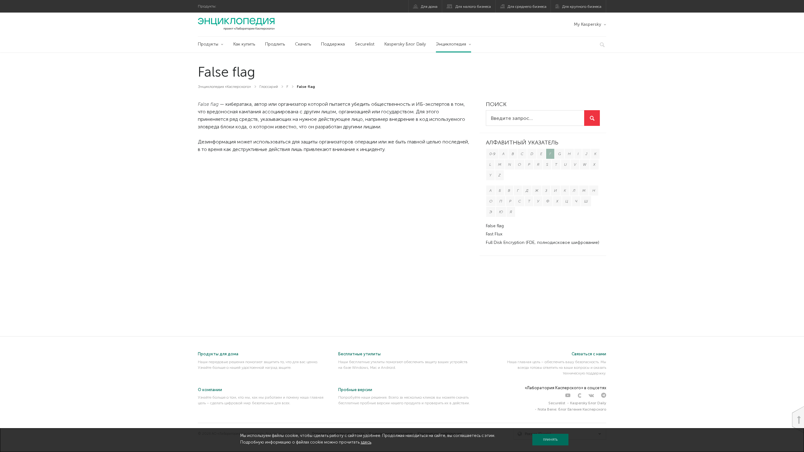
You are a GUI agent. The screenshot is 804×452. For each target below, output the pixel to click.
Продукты (208, 44)
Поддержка (333, 44)
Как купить (244, 44)
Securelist (364, 44)
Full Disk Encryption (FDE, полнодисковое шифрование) (542, 242)
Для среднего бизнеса (527, 6)
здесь (366, 442)
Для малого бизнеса (473, 6)
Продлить (275, 44)
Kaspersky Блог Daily (405, 44)
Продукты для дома (218, 354)
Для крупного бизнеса (581, 6)
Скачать (303, 44)
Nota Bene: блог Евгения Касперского (572, 409)
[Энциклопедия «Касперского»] (236, 24)
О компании (210, 389)
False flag (495, 226)
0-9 (492, 154)
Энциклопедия (451, 44)
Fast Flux (494, 234)
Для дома (429, 6)
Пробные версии (355, 389)
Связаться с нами (589, 354)
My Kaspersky (587, 24)
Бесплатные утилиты (359, 354)
